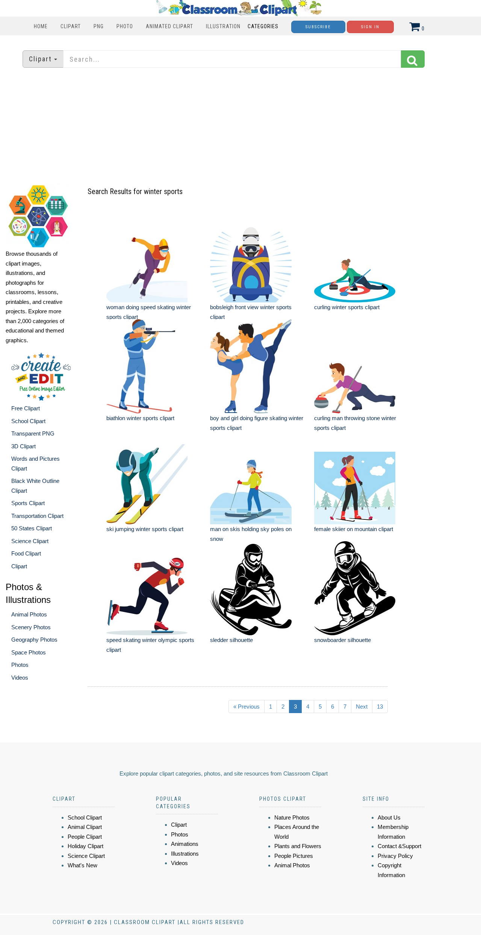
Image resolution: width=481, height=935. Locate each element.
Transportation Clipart (37, 516)
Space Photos (28, 652)
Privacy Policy (395, 856)
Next (362, 706)
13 (380, 706)
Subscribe (318, 26)
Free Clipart (25, 408)
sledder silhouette (231, 640)
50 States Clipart (31, 528)
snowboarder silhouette (342, 640)
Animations (184, 844)
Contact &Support (399, 846)
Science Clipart (29, 541)
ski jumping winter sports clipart (144, 529)
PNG (99, 26)
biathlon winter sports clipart (140, 418)
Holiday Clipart (85, 846)
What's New (82, 865)
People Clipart (85, 836)
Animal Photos (29, 614)
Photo (124, 26)
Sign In (370, 26)
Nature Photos (292, 817)
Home (41, 26)
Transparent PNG (32, 433)
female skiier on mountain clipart (353, 529)
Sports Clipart (28, 503)
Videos (19, 677)
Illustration (223, 26)
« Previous (246, 706)
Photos (20, 665)
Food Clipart (26, 553)
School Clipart (28, 421)
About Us (389, 817)
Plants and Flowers (297, 846)
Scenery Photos (31, 627)
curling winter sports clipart (347, 307)
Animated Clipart (169, 26)
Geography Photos (34, 639)
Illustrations (185, 853)
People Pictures (293, 856)
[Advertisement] (240, 126)
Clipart (71, 26)
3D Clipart (23, 446)
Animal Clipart (85, 827)
